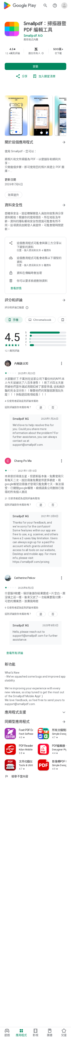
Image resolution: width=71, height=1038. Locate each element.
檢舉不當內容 (16, 776)
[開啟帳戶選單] (64, 5)
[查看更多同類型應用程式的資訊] (64, 721)
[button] (42, 53)
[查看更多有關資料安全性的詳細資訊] (16, 288)
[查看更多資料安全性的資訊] (64, 205)
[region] (35, 51)
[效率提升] (13, 195)
